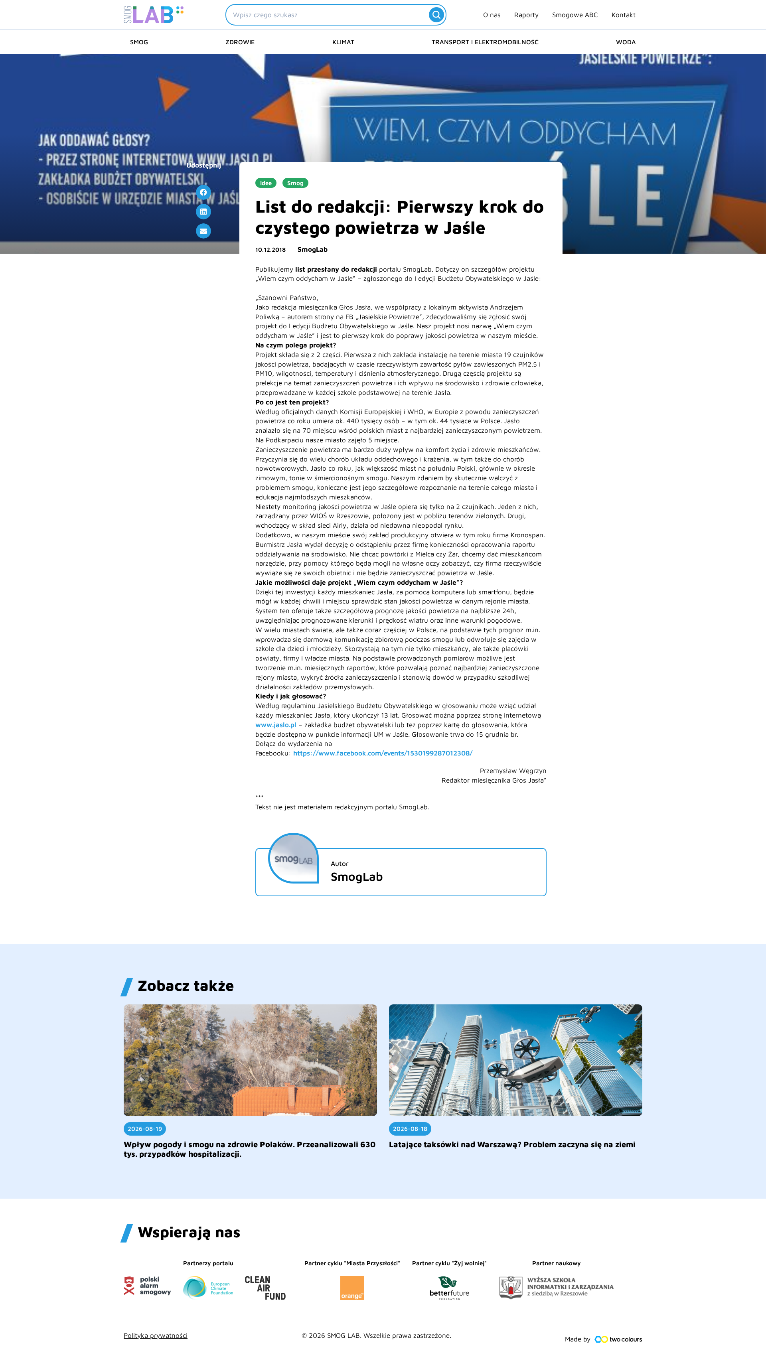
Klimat (343, 41)
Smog (139, 41)
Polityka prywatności (156, 1335)
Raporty (526, 15)
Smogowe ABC (575, 15)
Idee (266, 182)
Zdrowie (240, 41)
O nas (492, 15)
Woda (626, 41)
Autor (340, 864)
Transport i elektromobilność (485, 41)
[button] (203, 192)
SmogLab (313, 249)
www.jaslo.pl (275, 725)
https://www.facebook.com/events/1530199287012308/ (382, 753)
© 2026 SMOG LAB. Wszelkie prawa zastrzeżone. (376, 1335)
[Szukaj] (436, 15)
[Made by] (618, 1339)
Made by (577, 1339)
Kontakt (624, 15)
